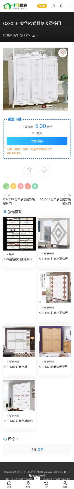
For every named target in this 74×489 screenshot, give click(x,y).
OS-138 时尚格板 (15, 366)
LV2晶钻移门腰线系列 (18, 259)
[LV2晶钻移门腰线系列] (19, 234)
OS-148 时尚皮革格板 (53, 258)
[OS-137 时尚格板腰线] (54, 341)
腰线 (11, 254)
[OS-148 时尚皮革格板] (54, 233)
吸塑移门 (12, 35)
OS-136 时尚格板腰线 (18, 420)
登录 (40, 449)
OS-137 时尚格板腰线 (53, 366)
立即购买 (37, 141)
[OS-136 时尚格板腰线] (19, 395)
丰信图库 (15, 6)
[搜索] (53, 6)
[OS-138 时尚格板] (19, 341)
